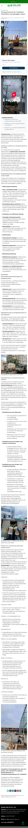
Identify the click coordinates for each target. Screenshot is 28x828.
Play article (13, 68)
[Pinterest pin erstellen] (18, 791)
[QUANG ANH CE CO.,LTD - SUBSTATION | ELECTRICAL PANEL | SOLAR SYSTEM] (14, 5)
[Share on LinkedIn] (20, 791)
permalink (14, 796)
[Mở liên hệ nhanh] (23, 823)
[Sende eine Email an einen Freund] (15, 791)
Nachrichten (4, 10)
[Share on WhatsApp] (8, 791)
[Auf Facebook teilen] (10, 791)
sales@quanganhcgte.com (12, 819)
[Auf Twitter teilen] (13, 791)
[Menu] (2, 5)
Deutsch (13, 1)
